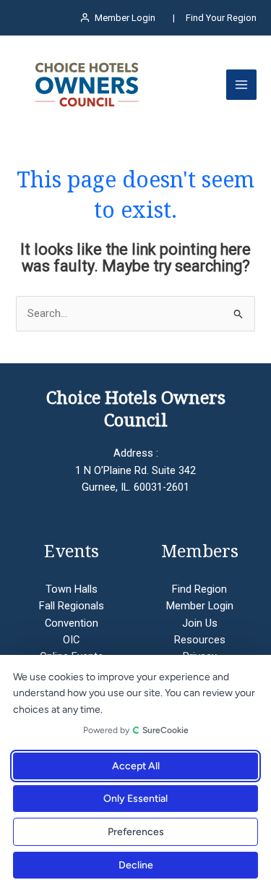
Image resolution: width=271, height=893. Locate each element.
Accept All (136, 766)
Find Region (199, 589)
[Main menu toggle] (241, 84)
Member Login (199, 605)
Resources (199, 639)
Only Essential (135, 798)
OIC (71, 639)
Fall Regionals (71, 605)
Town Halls (72, 589)
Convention (71, 623)
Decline (136, 865)
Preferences (136, 832)
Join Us (200, 623)
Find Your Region (221, 17)
